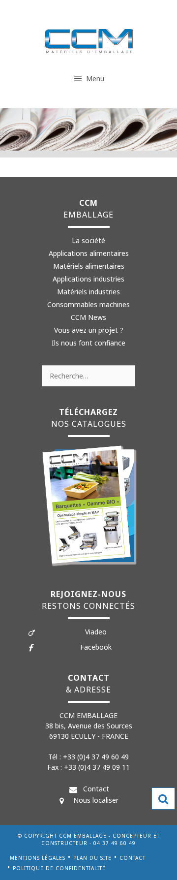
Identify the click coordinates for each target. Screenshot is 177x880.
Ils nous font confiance (88, 342)
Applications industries (88, 278)
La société (88, 240)
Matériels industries (88, 291)
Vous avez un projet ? (88, 330)
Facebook (96, 647)
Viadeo (96, 631)
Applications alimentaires (89, 253)
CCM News (88, 317)
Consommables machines (88, 304)
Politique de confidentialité (59, 868)
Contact (96, 788)
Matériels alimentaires (88, 266)
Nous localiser (95, 800)
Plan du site (92, 857)
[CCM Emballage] (89, 40)
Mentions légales (37, 857)
